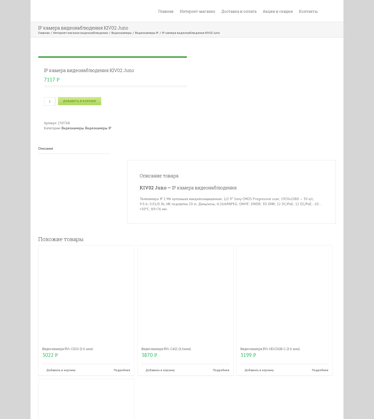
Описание (45, 148)
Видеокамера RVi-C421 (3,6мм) (166, 348)
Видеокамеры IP (98, 128)
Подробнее (122, 370)
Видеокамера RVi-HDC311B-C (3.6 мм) (270, 348)
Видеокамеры (73, 128)
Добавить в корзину (79, 101)
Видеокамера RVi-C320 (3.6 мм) (67, 348)
